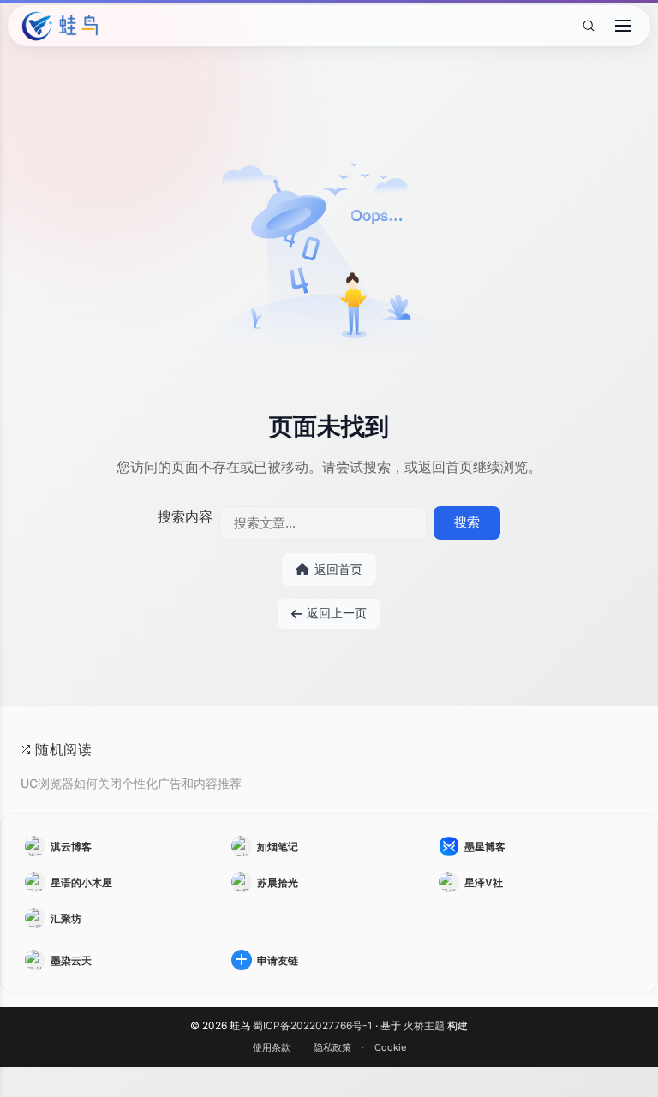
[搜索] (588, 26)
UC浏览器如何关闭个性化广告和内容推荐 (131, 783)
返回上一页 (337, 613)
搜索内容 (185, 516)
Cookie (390, 1047)
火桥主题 (424, 1025)
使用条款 (271, 1047)
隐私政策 (332, 1047)
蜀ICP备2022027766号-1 (313, 1025)
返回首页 (338, 569)
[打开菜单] (623, 26)
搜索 (467, 522)
